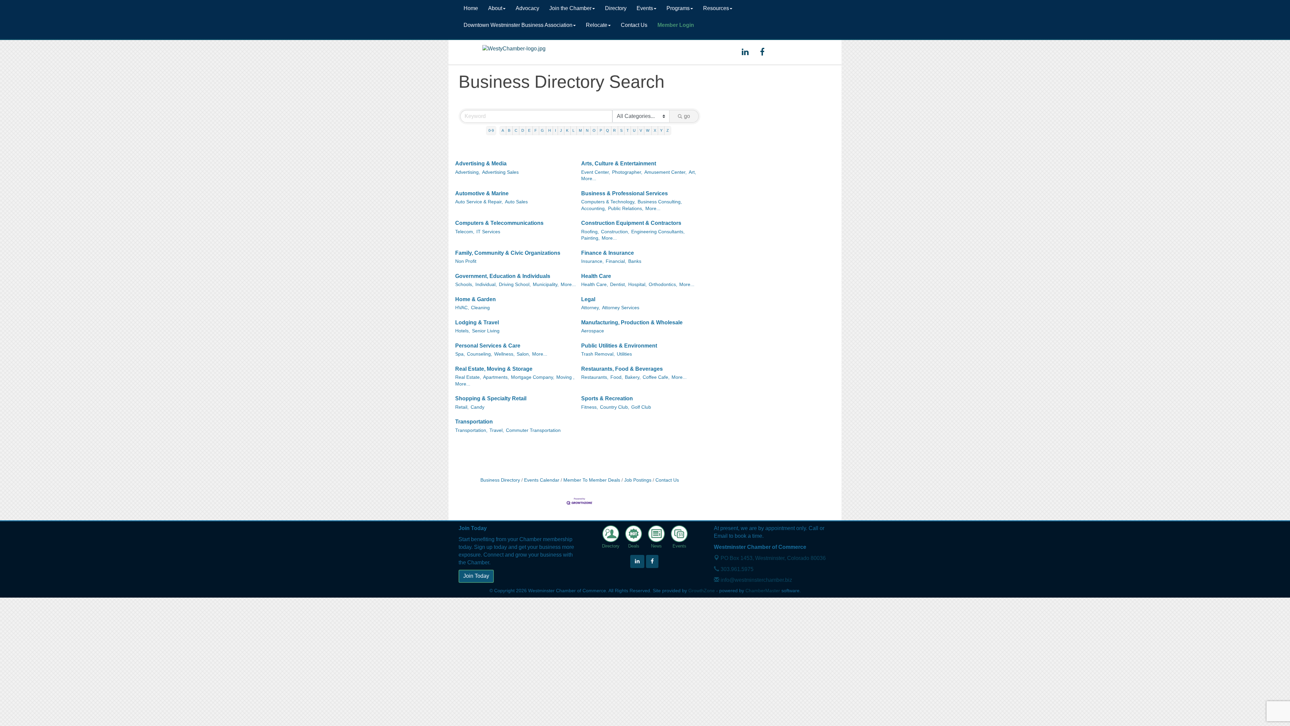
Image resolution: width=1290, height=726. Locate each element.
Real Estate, (468, 377)
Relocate (596, 25)
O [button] (594, 130)
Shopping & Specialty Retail (490, 398)
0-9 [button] (491, 130)
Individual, (486, 284)
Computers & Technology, (608, 201)
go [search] (687, 116)
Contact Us (634, 25)
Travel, (496, 430)
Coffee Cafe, (656, 377)
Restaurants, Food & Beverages (622, 369)
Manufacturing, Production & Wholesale (632, 322)
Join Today (476, 576)
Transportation (474, 422)
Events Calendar (541, 480)
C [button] (516, 130)
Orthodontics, (663, 284)
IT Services (488, 231)
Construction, (615, 231)
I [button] (555, 130)
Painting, (590, 238)
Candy (477, 407)
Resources (716, 8)
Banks (634, 261)
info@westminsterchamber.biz (755, 580)
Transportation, (471, 430)
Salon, (523, 354)
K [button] (567, 130)
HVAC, (462, 307)
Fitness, (589, 407)
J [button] (561, 130)
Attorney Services (620, 307)
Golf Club (641, 407)
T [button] (628, 130)
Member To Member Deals (591, 480)
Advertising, (467, 172)
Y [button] (661, 130)
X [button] (655, 130)
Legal (588, 299)
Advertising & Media (481, 163)
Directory (616, 8)
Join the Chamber (570, 8)
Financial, (616, 261)
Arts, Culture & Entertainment (618, 163)
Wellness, (504, 354)
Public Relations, (625, 208)
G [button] (542, 130)
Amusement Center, (665, 172)
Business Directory (500, 480)
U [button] (634, 130)
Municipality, (546, 284)
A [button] (503, 130)
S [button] (621, 130)
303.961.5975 (736, 569)
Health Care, (594, 284)
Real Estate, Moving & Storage (493, 369)
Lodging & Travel (477, 322)
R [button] (614, 130)
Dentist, (618, 284)
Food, (616, 377)
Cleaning (480, 307)
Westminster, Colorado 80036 (773, 558)
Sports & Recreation (607, 398)
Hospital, (637, 284)
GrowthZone (701, 590)
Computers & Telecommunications (499, 223)
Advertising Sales (500, 172)
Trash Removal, (598, 354)
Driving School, (515, 284)
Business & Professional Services (624, 193)
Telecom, (464, 231)
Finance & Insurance (607, 253)
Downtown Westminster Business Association (518, 25)
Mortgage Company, (532, 377)
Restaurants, (594, 377)
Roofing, (590, 231)
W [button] (647, 130)
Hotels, (462, 330)
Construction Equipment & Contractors (631, 223)
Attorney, (590, 307)
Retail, (462, 407)
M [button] (580, 130)
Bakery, (633, 377)
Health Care (596, 276)
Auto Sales (516, 201)
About (495, 8)
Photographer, (627, 172)
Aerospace (592, 330)
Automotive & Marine (482, 193)
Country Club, (614, 407)
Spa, (460, 354)
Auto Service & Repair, (479, 201)
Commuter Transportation (533, 430)
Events (645, 8)
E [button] (529, 130)
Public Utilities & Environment (619, 346)
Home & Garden (475, 299)
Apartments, (496, 377)
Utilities (624, 354)
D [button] (522, 130)
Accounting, (593, 208)
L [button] (573, 130)
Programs (678, 8)
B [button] (509, 130)
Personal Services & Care (487, 346)
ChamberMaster (762, 590)
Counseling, (479, 354)
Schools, (464, 284)
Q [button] (607, 130)
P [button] (601, 130)
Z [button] (667, 130)
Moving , (565, 377)
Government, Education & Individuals (502, 276)
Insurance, (592, 261)
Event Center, (595, 172)
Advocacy (527, 8)
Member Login (675, 25)
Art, (692, 172)
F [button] (535, 130)
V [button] (641, 130)
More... (588, 178)
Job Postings (637, 480)
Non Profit (465, 261)
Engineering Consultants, (658, 231)
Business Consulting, (660, 201)
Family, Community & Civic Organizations (507, 253)
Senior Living (486, 330)
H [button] (549, 130)
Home (471, 8)
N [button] (587, 130)
